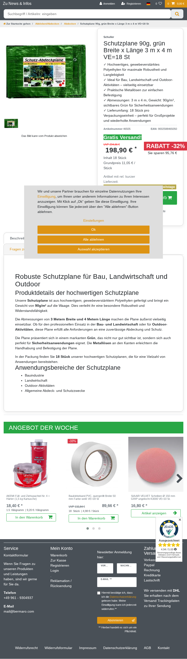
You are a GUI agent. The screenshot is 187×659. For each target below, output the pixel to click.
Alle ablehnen (93, 239)
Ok (93, 229)
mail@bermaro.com (19, 611)
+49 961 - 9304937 (18, 598)
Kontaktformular (16, 555)
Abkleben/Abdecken (47, 23)
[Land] (148, 4)
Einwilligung (46, 196)
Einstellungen (93, 220)
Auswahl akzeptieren (94, 249)
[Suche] (177, 13)
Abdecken (69, 23)
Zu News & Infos (17, 3)
